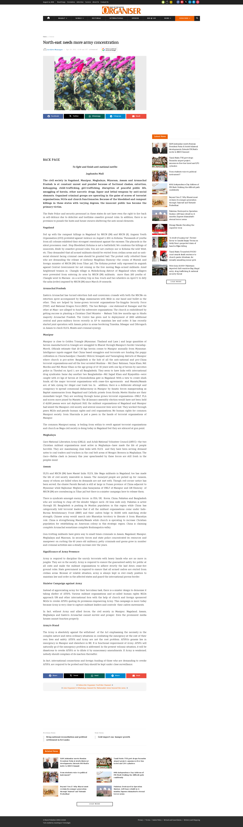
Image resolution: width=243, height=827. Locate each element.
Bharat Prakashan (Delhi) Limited (55, 820)
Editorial (96, 18)
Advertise (80, 2)
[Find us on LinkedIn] (189, 2)
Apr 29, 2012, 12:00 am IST (77, 50)
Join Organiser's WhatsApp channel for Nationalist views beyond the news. (94, 688)
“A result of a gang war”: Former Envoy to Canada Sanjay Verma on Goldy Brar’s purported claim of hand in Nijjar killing (183, 242)
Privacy (140, 820)
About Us (96, 2)
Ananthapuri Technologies (62, 823)
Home (45, 37)
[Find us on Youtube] (182, 2)
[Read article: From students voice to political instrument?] (50, 777)
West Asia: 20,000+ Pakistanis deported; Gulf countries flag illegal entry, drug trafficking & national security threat (184, 270)
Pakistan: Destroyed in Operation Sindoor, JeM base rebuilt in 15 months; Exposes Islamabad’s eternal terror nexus (129, 790)
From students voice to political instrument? (73, 774)
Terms (147, 820)
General (51, 37)
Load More (94, 804)
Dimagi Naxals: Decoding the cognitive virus (181, 227)
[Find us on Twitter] (186, 2)
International (116, 18)
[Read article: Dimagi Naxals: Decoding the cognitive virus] (159, 229)
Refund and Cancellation (172, 820)
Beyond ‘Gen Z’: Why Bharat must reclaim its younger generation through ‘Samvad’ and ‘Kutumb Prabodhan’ (74, 790)
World (79, 18)
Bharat (61, 18)
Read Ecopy (61, 2)
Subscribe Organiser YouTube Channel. (94, 685)
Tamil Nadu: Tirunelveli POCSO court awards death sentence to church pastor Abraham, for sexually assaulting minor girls (182, 256)
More (166, 18)
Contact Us (104, 2)
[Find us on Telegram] (193, 2)
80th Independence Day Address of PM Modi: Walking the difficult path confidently (129, 775)
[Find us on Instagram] (197, 2)
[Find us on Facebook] (178, 2)
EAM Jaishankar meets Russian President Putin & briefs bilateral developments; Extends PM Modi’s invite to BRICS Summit (74, 762)
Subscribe (183, 18)
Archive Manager (55, 49)
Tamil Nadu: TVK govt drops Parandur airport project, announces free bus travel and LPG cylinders (130, 761)
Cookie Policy (156, 820)
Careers (88, 2)
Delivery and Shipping (192, 820)
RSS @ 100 (151, 18)
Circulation (71, 2)
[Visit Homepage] (121, 10)
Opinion (135, 18)
